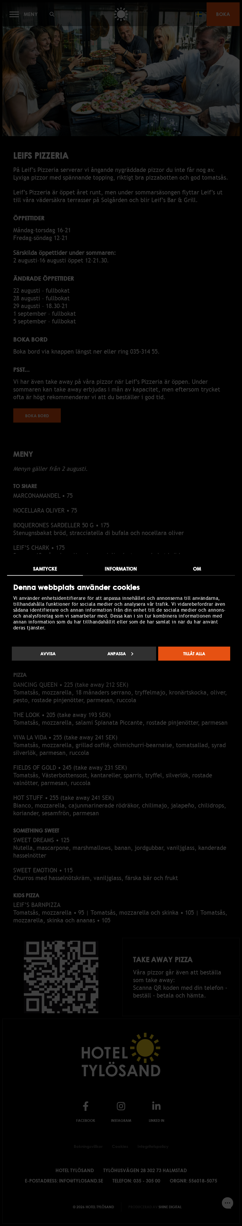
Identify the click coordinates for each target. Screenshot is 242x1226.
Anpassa (116, 653)
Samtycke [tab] (45, 568)
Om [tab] (197, 568)
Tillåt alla (194, 653)
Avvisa (47, 653)
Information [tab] (121, 568)
